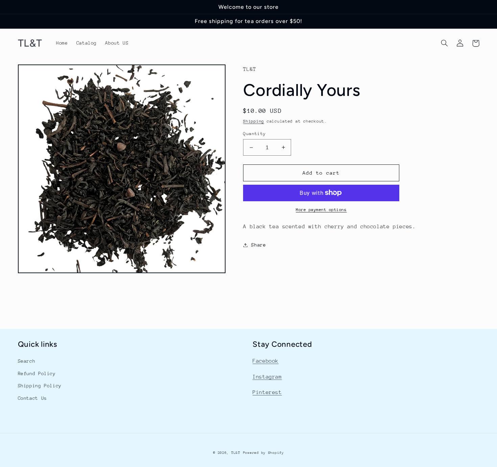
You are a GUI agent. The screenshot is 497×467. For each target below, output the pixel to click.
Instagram (267, 377)
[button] (444, 43)
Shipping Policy (40, 385)
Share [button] (258, 245)
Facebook (266, 361)
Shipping (253, 121)
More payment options (321, 209)
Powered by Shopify (263, 453)
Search (27, 361)
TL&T (235, 453)
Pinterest (267, 392)
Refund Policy (37, 373)
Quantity (254, 133)
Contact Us (32, 398)
